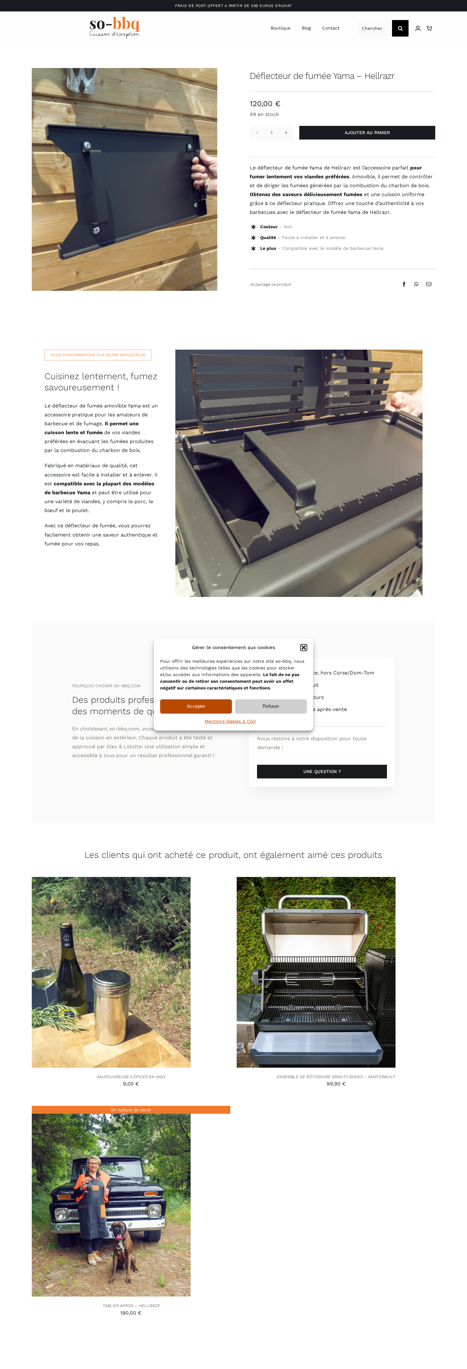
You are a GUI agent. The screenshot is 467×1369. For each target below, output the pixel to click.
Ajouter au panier (367, 132)
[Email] (429, 284)
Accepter (196, 706)
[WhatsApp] (416, 284)
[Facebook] (404, 284)
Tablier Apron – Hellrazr (131, 1305)
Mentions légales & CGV (230, 721)
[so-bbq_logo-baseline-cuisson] (114, 19)
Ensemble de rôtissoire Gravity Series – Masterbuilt (336, 1076)
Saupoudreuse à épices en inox (131, 1076)
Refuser (271, 706)
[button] (304, 647)
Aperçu (140, 973)
